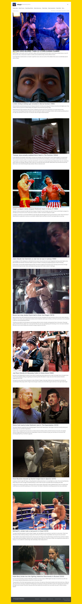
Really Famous (21, 8)
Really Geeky (44, 8)
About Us (37, 598)
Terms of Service (66, 598)
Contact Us (50, 598)
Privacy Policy (67, 600)
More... (63, 8)
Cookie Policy (58, 598)
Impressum (43, 598)
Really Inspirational (51, 8)
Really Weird (58, 8)
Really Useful (15, 8)
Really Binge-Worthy (29, 8)
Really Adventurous (37, 8)
